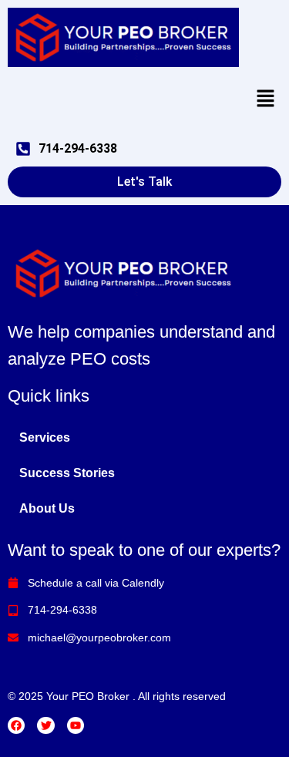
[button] (265, 99)
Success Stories (67, 472)
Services (44, 437)
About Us (47, 508)
